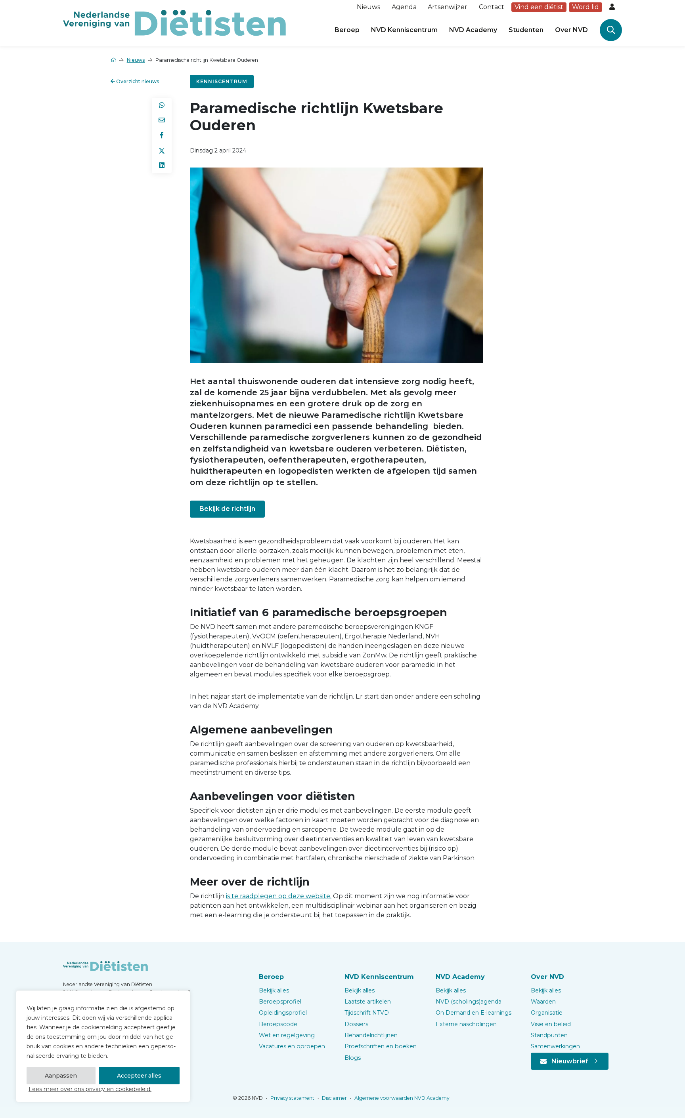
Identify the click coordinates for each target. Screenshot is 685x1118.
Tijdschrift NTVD (366, 1012)
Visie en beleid (551, 1024)
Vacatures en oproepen (292, 1046)
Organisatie (547, 1012)
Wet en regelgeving (287, 1035)
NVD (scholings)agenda (468, 1001)
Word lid (585, 7)
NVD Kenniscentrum (404, 30)
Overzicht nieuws (137, 81)
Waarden (543, 1001)
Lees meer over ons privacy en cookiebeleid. (90, 1089)
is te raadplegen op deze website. (278, 896)
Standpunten (549, 1035)
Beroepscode (278, 1024)
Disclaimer (334, 1098)
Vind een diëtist (539, 7)
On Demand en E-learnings (473, 1012)
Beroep (347, 30)
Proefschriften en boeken (380, 1046)
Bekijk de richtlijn (227, 508)
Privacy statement (291, 1098)
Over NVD (571, 30)
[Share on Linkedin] (162, 165)
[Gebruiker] (613, 7)
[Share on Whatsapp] (162, 105)
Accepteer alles (139, 1075)
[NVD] (174, 22)
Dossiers (356, 1024)
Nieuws (368, 7)
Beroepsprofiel (280, 1001)
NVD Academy (473, 30)
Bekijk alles (274, 990)
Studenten (526, 30)
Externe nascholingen (466, 1024)
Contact (491, 7)
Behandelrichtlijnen (371, 1035)
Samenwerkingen (555, 1046)
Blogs (352, 1057)
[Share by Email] (162, 120)
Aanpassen (61, 1075)
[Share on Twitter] (162, 150)
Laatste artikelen (367, 1001)
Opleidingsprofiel (283, 1012)
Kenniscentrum (221, 81)
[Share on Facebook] (162, 135)
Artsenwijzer (447, 7)
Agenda (404, 7)
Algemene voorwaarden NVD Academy (401, 1098)
